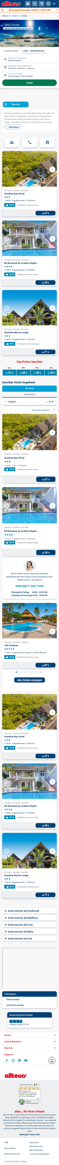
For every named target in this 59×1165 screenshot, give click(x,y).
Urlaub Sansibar (13, 999)
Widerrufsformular (12, 1154)
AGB (6, 1142)
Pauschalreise (11, 51)
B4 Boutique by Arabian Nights (20, 262)
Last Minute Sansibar (15, 1005)
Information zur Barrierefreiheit (36, 1148)
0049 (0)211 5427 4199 (29, 586)
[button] (29, 1035)
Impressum (34, 1142)
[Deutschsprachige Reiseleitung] (11, 142)
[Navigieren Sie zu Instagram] (13, 1060)
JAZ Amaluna (11, 645)
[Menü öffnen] (54, 3)
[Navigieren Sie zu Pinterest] (19, 1060)
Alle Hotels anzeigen (29, 680)
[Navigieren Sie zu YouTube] (25, 1060)
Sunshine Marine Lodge (16, 332)
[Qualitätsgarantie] (47, 142)
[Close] (56, 10)
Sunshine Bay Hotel (14, 193)
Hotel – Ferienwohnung (34, 51)
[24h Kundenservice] (29, 142)
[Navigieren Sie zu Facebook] (6, 1060)
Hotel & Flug (29, 394)
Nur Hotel (29, 388)
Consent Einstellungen (39, 1154)
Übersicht (16, 104)
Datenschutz (10, 1148)
